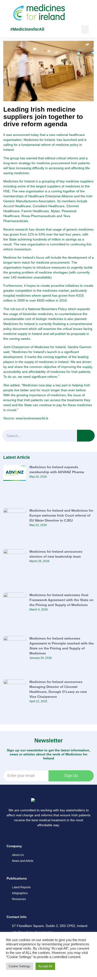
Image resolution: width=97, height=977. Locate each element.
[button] (85, 29)
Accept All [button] (45, 966)
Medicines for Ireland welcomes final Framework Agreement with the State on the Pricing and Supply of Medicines (61, 600)
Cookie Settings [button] (19, 966)
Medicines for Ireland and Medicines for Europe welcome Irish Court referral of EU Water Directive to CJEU (61, 515)
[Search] (86, 436)
